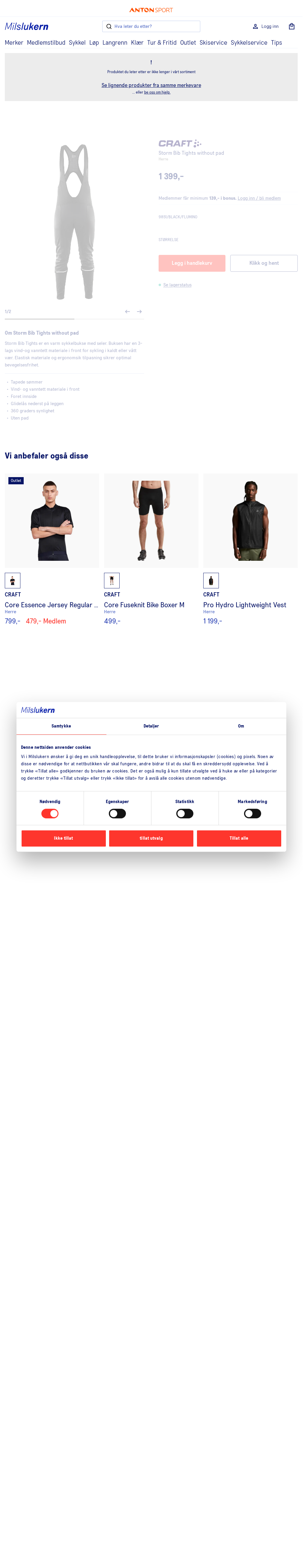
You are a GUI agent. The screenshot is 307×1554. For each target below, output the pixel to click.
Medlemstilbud (46, 43)
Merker (14, 43)
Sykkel (77, 43)
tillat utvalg (151, 838)
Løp (94, 43)
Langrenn (115, 43)
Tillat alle (239, 838)
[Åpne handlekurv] (292, 26)
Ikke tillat (63, 838)
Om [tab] (241, 726)
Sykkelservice (249, 43)
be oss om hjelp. (157, 92)
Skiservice (213, 43)
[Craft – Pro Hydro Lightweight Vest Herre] (250, 549)
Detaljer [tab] (151, 726)
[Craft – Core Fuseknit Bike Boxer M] (151, 549)
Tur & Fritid (162, 43)
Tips (276, 43)
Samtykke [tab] (61, 726)
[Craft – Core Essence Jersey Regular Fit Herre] (52, 549)
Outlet (188, 43)
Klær (137, 43)
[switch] (117, 813)
